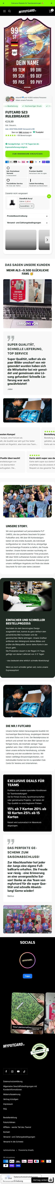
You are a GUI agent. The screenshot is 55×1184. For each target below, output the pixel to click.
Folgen (27, 976)
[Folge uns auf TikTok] (24, 1071)
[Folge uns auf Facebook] (6, 1071)
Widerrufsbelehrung (11, 1094)
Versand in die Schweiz (13, 1141)
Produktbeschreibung (17, 216)
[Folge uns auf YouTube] (18, 1071)
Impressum (8, 1104)
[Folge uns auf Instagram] (12, 1071)
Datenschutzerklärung (13, 1081)
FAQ (5, 1109)
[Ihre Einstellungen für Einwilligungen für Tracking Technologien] (50, 1179)
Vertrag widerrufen (42, 1180)
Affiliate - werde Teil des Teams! (17, 1127)
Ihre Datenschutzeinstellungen (24, 1177)
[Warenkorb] (50, 11)
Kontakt (6, 1132)
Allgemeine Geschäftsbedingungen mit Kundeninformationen (20, 1088)
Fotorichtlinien (9, 1122)
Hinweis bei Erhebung (13, 1181)
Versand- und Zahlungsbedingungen (24, 222)
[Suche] (9, 11)
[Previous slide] (7, 239)
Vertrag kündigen (10, 1099)
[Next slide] (47, 239)
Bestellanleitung (10, 1117)
